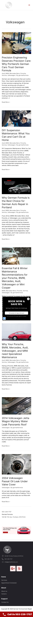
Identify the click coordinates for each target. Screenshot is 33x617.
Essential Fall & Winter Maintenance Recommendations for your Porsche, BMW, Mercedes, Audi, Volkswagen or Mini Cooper (15, 278)
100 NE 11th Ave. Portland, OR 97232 (13, 517)
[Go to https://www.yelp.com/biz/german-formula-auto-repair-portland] (19, 568)
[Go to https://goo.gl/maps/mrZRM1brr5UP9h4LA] (13, 568)
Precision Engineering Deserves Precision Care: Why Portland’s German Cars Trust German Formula (16, 64)
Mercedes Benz (15, 73)
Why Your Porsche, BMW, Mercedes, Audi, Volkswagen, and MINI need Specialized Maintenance (15, 351)
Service (4, 75)
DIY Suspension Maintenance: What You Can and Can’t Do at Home (16, 135)
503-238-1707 (6, 512)
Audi (3, 73)
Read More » (6, 102)
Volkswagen (11, 75)
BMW (7, 73)
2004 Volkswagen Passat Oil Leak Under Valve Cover (15, 481)
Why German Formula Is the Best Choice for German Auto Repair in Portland (16, 202)
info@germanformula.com (11, 562)
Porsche (23, 73)
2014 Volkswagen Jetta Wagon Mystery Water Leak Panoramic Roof (15, 421)
